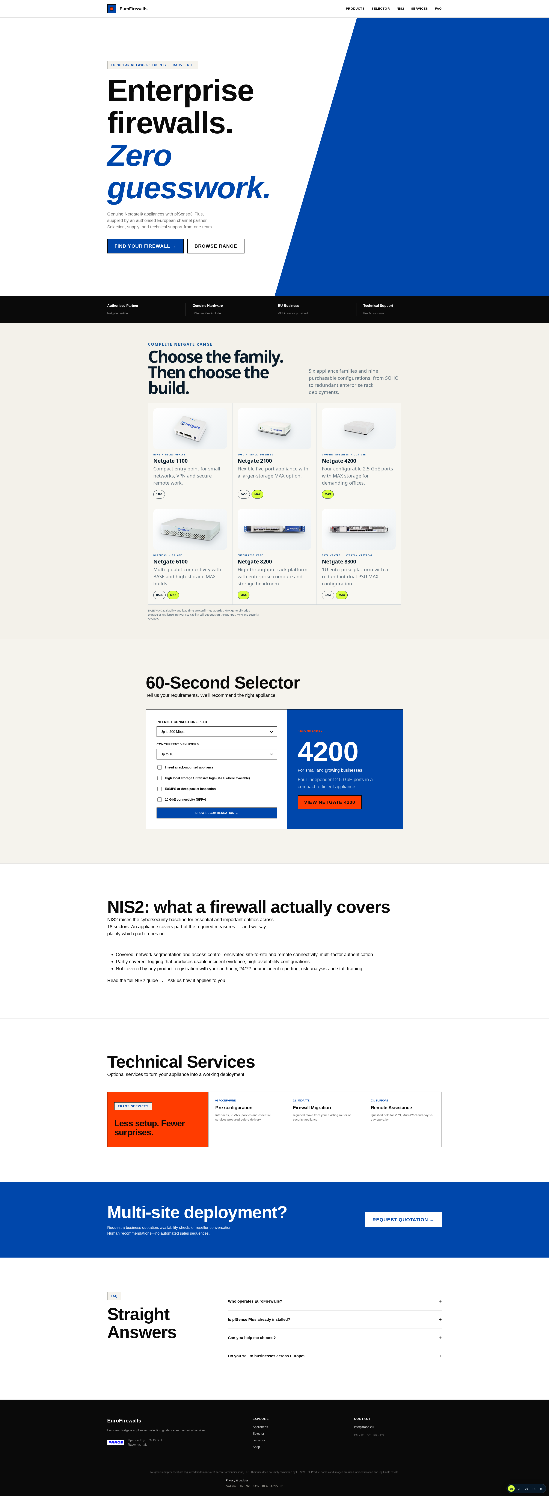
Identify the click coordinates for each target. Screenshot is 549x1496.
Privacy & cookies (237, 1480)
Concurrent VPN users (178, 744)
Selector (380, 8)
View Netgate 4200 (329, 802)
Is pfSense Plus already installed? (259, 1319)
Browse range (216, 246)
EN (511, 1488)
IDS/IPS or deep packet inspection (190, 789)
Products (355, 8)
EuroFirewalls (133, 8)
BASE (243, 494)
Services (419, 8)
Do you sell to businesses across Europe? (267, 1356)
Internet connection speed (182, 722)
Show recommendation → (216, 813)
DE (526, 1488)
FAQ (438, 8)
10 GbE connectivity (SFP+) (185, 799)
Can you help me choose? (252, 1338)
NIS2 (400, 8)
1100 (159, 494)
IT (519, 1488)
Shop (256, 1447)
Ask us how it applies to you (196, 980)
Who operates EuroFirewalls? (255, 1301)
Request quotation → (403, 1219)
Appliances (260, 1427)
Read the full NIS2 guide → (135, 980)
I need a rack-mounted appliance (189, 767)
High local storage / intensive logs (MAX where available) (207, 778)
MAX (257, 494)
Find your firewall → (145, 246)
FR (533, 1488)
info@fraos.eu (364, 1427)
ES (541, 1488)
